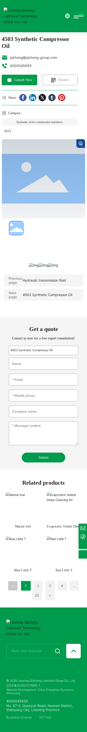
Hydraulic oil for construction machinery (39, 122)
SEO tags (45, 717)
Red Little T (64, 570)
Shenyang (13, 693)
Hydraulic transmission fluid (44, 280)
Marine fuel (23, 526)
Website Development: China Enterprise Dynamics (40, 690)
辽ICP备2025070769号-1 (23, 685)
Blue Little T (23, 570)
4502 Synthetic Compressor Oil (47, 295)
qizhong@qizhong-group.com (33, 57)
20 (37, 595)
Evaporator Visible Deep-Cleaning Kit (64, 528)
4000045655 (21, 66)
